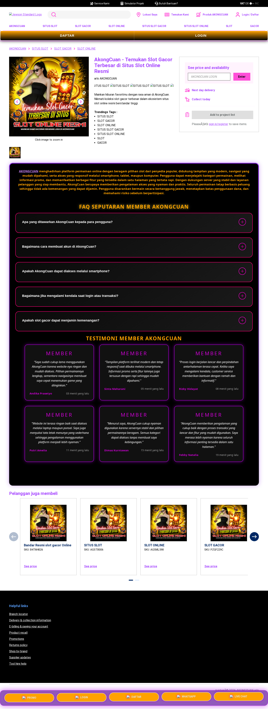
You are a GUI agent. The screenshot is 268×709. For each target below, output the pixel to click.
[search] (89, 15)
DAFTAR (67, 35)
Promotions (16, 639)
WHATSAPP (189, 697)
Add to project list (222, 115)
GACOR (254, 26)
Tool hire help (17, 663)
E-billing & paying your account (28, 626)
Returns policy (18, 645)
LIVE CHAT (241, 697)
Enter (242, 76)
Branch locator (18, 614)
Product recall (18, 632)
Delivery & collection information (30, 620)
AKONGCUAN (17, 26)
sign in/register (218, 124)
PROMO (31, 696)
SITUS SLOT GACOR (154, 26)
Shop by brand (18, 651)
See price (30, 566)
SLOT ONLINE (116, 26)
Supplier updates (20, 657)
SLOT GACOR (83, 26)
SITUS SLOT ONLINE (196, 26)
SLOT (229, 26)
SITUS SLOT (50, 26)
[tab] (131, 580)
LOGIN (201, 35)
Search (53, 15)
